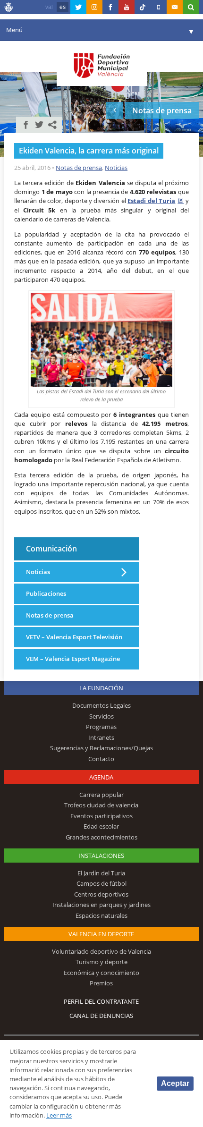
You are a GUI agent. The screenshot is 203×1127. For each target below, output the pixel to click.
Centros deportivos (101, 894)
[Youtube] (126, 7)
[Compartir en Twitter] (39, 124)
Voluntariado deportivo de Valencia (101, 951)
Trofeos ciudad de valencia (101, 805)
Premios (101, 983)
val (49, 7)
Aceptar (175, 1083)
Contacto (101, 758)
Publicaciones (46, 593)
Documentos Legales (101, 705)
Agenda (101, 777)
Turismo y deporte (101, 962)
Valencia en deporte (101, 934)
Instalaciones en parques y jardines (101, 904)
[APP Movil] (159, 7)
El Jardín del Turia (101, 873)
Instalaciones (101, 855)
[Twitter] (78, 7)
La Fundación (101, 688)
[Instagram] (94, 7)
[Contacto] (175, 7)
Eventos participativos (101, 816)
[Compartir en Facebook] (26, 124)
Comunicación (51, 548)
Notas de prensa (79, 167)
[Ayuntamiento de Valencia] (9, 8)
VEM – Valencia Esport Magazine (73, 658)
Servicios (101, 716)
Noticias (116, 167)
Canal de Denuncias (101, 1015)
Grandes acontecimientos (101, 837)
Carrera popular (101, 794)
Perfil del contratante (101, 1001)
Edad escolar (101, 826)
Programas (101, 726)
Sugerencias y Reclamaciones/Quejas (101, 748)
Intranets (101, 737)
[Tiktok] (143, 7)
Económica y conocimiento (101, 972)
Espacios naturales (101, 915)
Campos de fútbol (101, 883)
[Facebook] (110, 7)
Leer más (59, 1115)
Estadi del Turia (151, 200)
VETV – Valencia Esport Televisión (74, 637)
